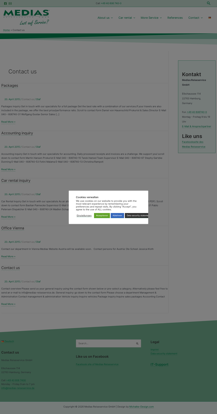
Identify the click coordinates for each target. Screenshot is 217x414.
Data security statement (139, 215)
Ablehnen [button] (117, 215)
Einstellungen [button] (84, 215)
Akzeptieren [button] (102, 215)
